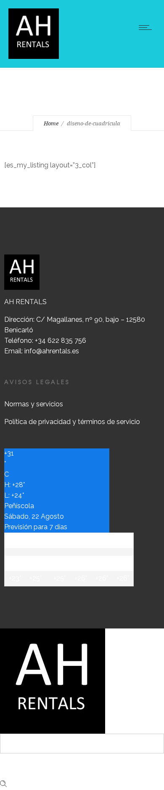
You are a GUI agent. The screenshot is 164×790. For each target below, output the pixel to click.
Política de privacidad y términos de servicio (72, 422)
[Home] (33, 33)
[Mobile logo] (52, 680)
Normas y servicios (33, 404)
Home (51, 123)
